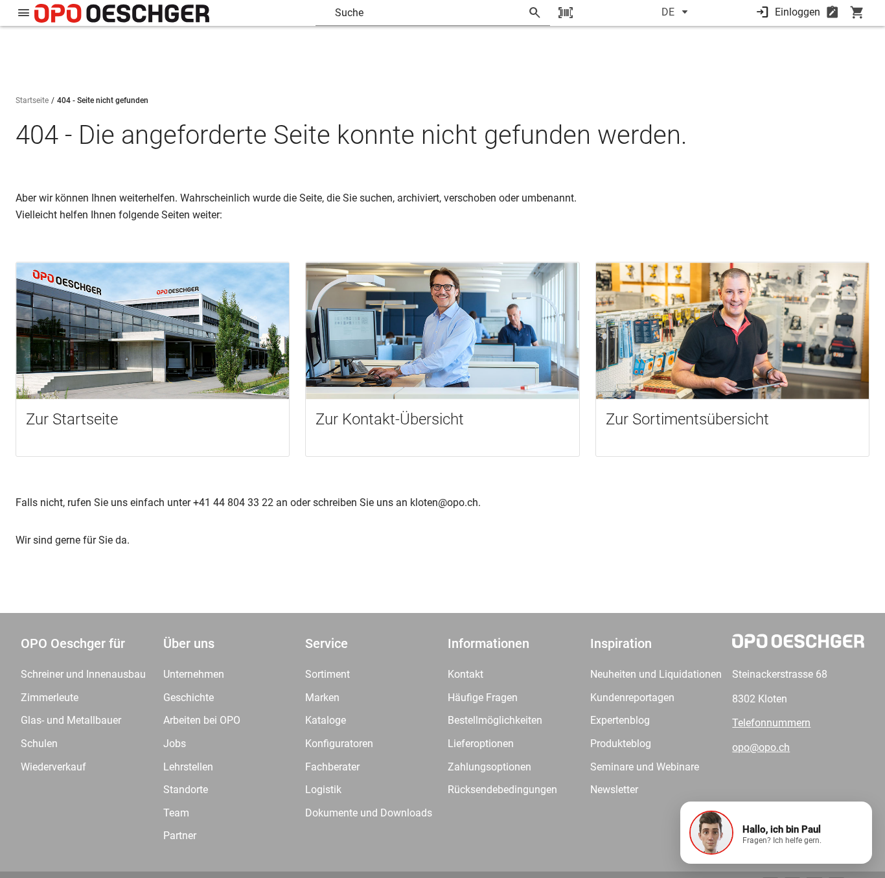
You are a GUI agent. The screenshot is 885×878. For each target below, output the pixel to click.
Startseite (32, 100)
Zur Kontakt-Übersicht (390, 419)
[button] (776, 833)
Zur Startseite (72, 419)
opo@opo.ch (761, 747)
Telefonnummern (771, 723)
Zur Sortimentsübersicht (687, 419)
